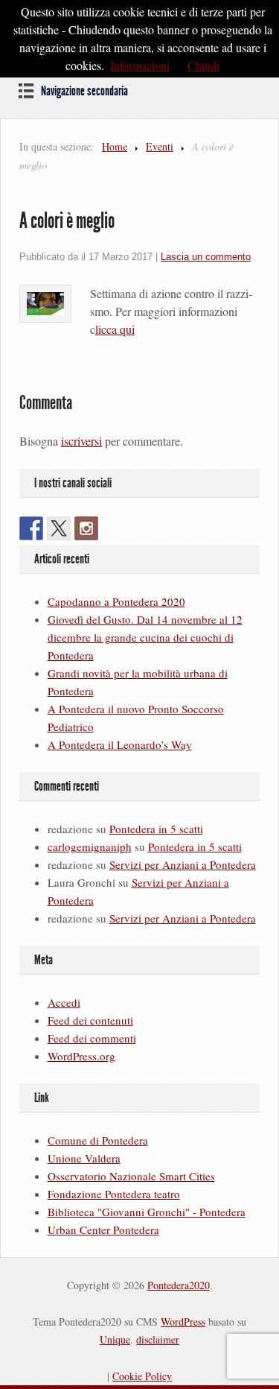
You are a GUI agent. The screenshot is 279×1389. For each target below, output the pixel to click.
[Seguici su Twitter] (59, 528)
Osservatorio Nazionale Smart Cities (131, 1175)
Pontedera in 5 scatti (156, 828)
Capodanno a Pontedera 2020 (116, 601)
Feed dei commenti (92, 1038)
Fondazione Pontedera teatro (114, 1193)
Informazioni (140, 65)
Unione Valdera (84, 1158)
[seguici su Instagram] (86, 528)
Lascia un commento (206, 256)
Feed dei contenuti (90, 1020)
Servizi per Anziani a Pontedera (182, 864)
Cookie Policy (142, 1376)
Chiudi (203, 65)
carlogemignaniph (90, 846)
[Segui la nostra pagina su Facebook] (31, 528)
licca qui (115, 329)
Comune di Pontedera (98, 1140)
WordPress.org (81, 1055)
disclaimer (157, 1339)
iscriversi (81, 441)
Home (114, 146)
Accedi (64, 1002)
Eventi (159, 146)
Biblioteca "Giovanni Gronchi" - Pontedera (147, 1211)
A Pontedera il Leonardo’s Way (120, 744)
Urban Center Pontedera (103, 1229)
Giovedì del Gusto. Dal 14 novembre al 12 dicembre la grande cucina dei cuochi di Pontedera (145, 637)
